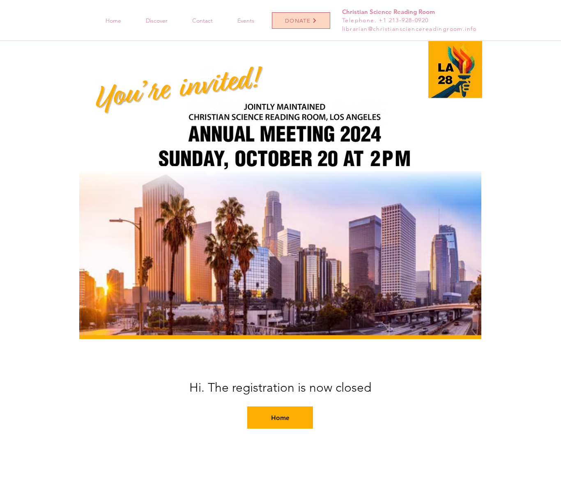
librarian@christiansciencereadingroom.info (409, 28)
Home (280, 417)
